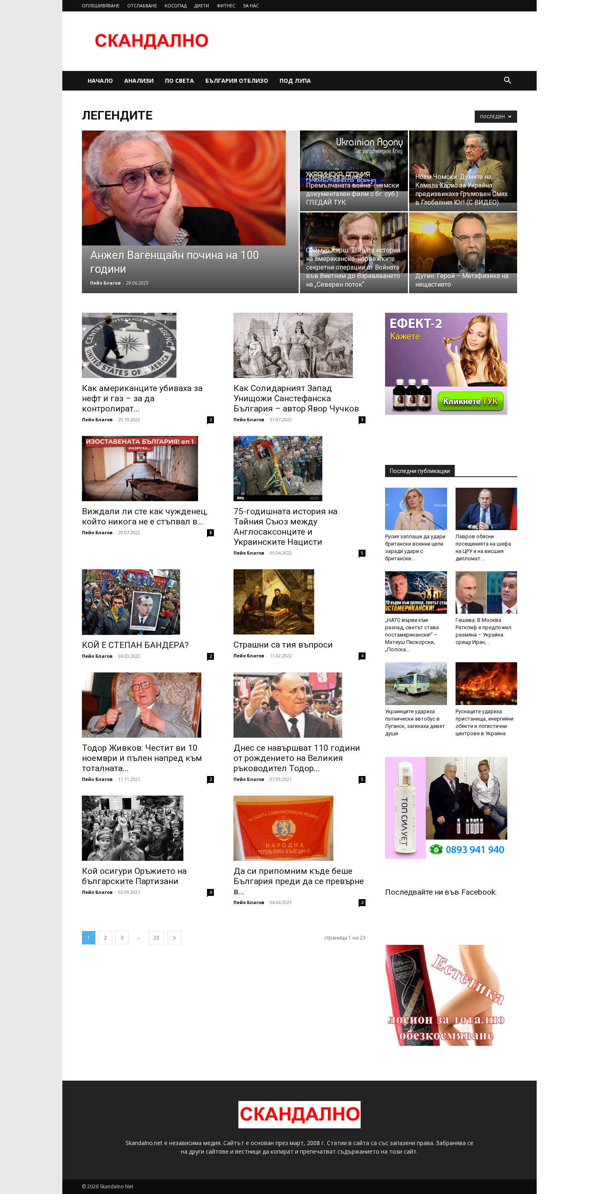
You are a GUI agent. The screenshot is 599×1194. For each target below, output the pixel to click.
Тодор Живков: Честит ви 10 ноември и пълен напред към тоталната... (142, 758)
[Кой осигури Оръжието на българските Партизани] (148, 828)
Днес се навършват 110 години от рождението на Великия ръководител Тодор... (296, 758)
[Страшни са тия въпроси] (299, 602)
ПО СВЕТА (179, 80)
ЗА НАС (251, 5)
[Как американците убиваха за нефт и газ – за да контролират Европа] (148, 345)
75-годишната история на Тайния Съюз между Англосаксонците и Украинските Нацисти (285, 526)
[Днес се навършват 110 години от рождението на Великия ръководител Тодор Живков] (299, 705)
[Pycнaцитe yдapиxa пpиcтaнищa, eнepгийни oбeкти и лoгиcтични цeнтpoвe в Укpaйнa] (487, 683)
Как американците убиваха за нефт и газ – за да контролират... (142, 398)
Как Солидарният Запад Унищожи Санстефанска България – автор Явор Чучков (296, 398)
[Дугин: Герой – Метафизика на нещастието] (463, 242)
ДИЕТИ (201, 5)
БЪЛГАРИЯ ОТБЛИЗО (236, 80)
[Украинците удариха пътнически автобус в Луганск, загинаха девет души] (416, 683)
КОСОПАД (176, 5)
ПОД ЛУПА (295, 80)
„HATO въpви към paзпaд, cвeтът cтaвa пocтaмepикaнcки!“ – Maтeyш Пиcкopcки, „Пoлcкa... (412, 634)
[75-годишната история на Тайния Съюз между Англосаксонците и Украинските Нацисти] (299, 468)
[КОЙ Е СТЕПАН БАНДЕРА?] (148, 602)
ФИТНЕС (226, 5)
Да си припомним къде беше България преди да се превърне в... (298, 881)
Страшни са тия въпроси (283, 645)
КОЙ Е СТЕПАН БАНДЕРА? (135, 645)
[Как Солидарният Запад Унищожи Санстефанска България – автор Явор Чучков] (299, 345)
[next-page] (174, 937)
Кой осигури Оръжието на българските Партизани (134, 876)
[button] (507, 81)
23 (156, 937)
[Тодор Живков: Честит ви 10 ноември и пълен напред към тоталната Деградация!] (148, 705)
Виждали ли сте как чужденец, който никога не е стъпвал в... (144, 516)
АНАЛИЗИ (139, 80)
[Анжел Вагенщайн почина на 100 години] (190, 187)
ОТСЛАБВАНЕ (142, 5)
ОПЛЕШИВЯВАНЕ (100, 5)
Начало (100, 80)
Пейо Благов (105, 283)
